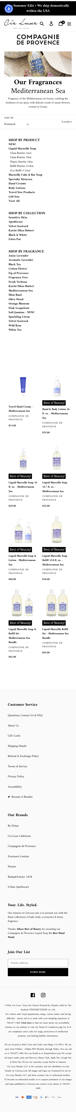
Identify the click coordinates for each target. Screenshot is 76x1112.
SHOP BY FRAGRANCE (26, 252)
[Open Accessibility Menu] (8, 8)
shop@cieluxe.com (52, 1053)
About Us (13, 725)
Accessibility (15, 787)
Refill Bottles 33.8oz (22, 166)
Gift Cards (14, 735)
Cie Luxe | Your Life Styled (25, 1006)
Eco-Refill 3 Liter (20, 170)
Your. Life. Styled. (22, 905)
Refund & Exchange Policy (23, 756)
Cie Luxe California (19, 836)
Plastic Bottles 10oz (21, 162)
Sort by (8, 118)
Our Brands (18, 815)
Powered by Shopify (49, 1006)
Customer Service (22, 705)
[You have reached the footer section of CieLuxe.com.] (4, 700)
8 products (67, 122)
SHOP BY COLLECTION (27, 213)
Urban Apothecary (18, 887)
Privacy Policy (16, 776)
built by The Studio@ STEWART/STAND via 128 (46, 1008)
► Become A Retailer (20, 797)
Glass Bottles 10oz (21, 157)
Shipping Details (17, 746)
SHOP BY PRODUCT (24, 140)
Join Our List (19, 952)
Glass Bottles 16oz (21, 153)
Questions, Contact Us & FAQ (25, 715)
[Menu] (69, 23)
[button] (38, 972)
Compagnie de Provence (22, 846)
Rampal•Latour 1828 (20, 877)
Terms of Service (17, 766)
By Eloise (13, 826)
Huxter (12, 866)
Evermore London (18, 856)
